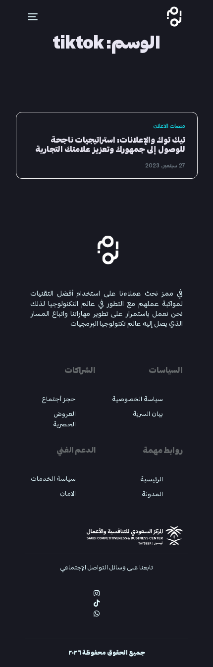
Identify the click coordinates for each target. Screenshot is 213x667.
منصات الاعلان (169, 126)
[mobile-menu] (27, 17)
